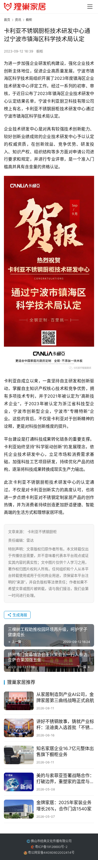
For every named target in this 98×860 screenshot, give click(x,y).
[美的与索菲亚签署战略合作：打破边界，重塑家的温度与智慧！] (19, 782)
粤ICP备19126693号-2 (51, 847)
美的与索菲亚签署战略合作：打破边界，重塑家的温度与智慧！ (65, 779)
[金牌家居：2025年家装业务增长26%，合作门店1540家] (19, 809)
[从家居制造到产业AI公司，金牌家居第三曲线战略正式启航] (19, 701)
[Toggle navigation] (89, 6)
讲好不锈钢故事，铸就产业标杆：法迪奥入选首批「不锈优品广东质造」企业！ (65, 725)
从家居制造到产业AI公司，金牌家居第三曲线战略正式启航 (65, 697)
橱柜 (39, 51)
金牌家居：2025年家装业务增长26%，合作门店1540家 (63, 805)
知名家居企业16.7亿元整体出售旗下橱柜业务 (65, 751)
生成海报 (19, 615)
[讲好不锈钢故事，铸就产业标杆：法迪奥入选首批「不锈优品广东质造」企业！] (19, 728)
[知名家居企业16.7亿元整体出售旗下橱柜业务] (19, 755)
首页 (7, 20)
